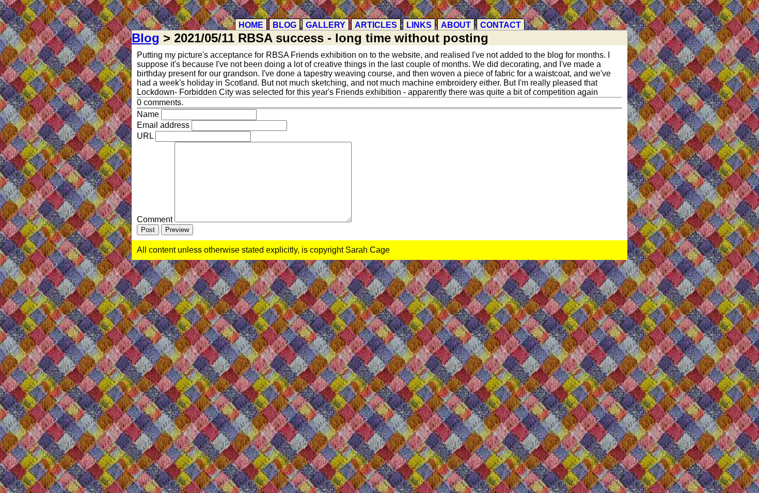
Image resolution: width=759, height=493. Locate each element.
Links (419, 25)
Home (251, 25)
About (456, 25)
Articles (376, 25)
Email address (163, 125)
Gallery (325, 25)
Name (148, 114)
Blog (284, 25)
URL (145, 136)
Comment (154, 219)
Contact (500, 25)
